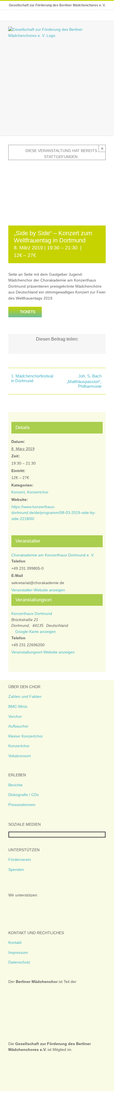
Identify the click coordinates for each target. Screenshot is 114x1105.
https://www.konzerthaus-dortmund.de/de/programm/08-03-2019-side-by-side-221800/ (53, 513)
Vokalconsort (19, 756)
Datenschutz (19, 962)
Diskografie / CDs (23, 794)
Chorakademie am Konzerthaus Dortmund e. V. (52, 555)
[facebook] (10, 834)
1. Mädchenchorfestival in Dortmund (32, 378)
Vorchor (15, 716)
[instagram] (19, 834)
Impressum (18, 952)
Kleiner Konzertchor (25, 736)
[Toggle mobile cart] (93, 127)
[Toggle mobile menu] (103, 127)
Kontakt (15, 942)
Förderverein (19, 859)
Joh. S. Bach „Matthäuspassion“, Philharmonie (84, 381)
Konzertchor (37, 492)
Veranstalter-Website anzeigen (38, 590)
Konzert (18, 492)
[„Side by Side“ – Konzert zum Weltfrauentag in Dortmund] (57, 168)
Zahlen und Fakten (25, 696)
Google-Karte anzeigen (35, 631)
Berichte (15, 785)
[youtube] (28, 834)
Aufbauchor (18, 726)
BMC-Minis (17, 706)
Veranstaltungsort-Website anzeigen (43, 652)
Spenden (16, 869)
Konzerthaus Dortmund (31, 613)
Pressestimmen (21, 804)
